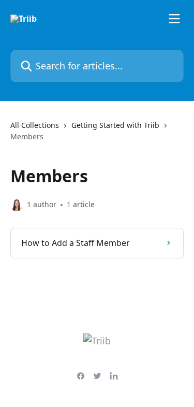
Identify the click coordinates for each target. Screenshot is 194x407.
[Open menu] (174, 18)
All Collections (34, 125)
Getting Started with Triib (115, 125)
